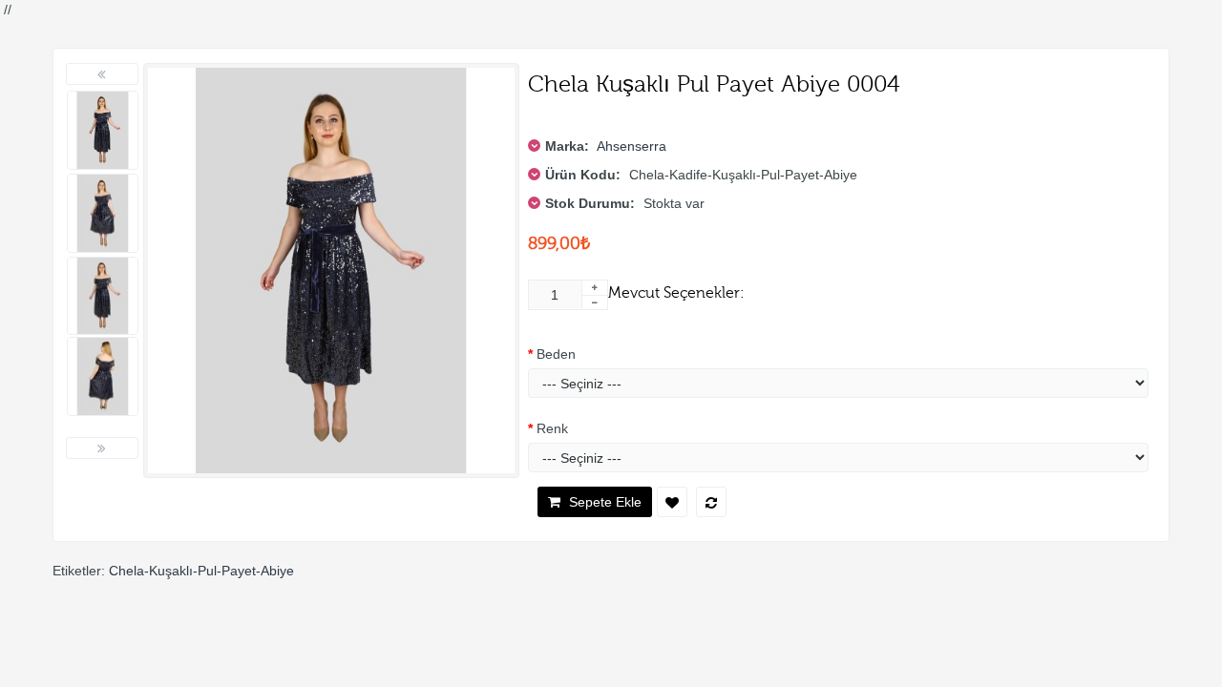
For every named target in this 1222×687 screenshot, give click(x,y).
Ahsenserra (631, 146)
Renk (552, 428)
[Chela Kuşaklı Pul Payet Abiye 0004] (102, 130)
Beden (556, 354)
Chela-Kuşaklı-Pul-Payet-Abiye (201, 570)
